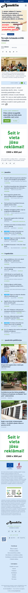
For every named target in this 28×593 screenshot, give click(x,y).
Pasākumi (14, 570)
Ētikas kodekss (14, 548)
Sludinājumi (14, 572)
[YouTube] (10, 163)
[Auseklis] (10, 5)
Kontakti (14, 575)
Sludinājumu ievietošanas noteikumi (14, 557)
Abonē (14, 568)
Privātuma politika (14, 550)
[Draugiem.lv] (13, 51)
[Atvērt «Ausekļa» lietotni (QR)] (4, 539)
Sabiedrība (11, 34)
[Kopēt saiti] (17, 52)
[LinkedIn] (10, 51)
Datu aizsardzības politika (14, 552)
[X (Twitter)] (6, 51)
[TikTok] (14, 163)
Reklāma (14, 577)
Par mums (14, 579)
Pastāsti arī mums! (14, 566)
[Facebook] (2, 51)
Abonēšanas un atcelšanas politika (14, 555)
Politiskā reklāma (14, 559)
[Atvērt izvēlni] (25, 5)
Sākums (3, 34)
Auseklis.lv (9, 588)
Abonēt (7, 121)
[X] (6, 163)
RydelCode (17, 590)
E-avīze (8, 1)
